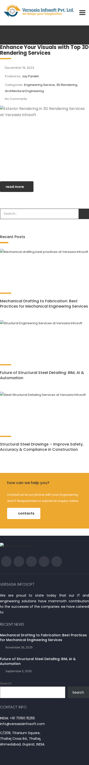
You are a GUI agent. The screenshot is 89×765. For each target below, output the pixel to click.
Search (6, 683)
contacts (26, 513)
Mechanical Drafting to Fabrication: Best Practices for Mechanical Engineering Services (44, 303)
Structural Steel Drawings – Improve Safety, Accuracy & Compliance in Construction (42, 446)
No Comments (16, 99)
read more (15, 186)
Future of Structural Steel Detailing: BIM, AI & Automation (42, 375)
